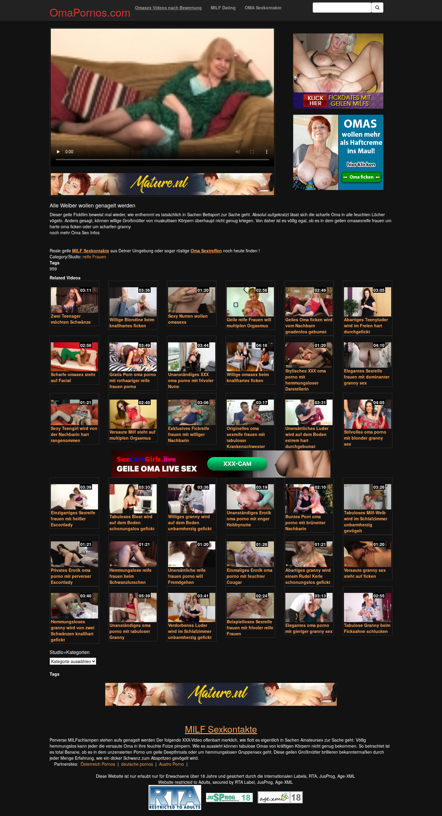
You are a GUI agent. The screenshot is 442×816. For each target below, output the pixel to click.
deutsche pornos (137, 764)
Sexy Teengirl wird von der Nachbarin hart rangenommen (74, 434)
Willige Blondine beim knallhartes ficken (131, 322)
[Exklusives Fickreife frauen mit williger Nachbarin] (191, 409)
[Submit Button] (377, 7)
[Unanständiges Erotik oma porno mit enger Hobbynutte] (250, 494)
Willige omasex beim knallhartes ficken (248, 377)
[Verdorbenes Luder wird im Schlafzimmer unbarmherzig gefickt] (191, 604)
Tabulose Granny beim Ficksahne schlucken (367, 628)
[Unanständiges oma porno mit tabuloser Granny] (133, 604)
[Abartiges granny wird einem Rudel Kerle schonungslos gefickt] (309, 551)
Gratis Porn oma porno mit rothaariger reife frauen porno (132, 380)
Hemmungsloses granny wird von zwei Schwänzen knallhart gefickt (72, 630)
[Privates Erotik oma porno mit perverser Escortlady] (74, 551)
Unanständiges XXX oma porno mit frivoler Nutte (190, 380)
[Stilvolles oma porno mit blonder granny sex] (367, 411)
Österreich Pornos (98, 764)
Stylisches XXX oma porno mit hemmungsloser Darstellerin (305, 380)
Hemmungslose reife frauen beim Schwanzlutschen (130, 576)
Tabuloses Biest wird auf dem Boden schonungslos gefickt (132, 522)
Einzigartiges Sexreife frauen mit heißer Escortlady (73, 518)
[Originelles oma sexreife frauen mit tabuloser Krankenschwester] (250, 409)
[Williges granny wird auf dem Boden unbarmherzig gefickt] (191, 496)
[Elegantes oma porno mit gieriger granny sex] (309, 604)
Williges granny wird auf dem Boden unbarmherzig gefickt (190, 522)
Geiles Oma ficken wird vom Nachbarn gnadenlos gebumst (309, 325)
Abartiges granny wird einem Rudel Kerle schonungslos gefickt (308, 576)
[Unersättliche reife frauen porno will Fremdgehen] (191, 551)
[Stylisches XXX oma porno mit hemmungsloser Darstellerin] (309, 352)
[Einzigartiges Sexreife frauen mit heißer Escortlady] (74, 494)
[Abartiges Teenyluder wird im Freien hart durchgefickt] (367, 299)
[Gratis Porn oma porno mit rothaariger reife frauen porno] (133, 354)
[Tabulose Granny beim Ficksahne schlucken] (367, 604)
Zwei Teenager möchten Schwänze (71, 319)
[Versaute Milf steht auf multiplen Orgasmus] (133, 411)
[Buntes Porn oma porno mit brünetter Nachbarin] (309, 496)
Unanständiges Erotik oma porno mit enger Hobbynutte (249, 518)
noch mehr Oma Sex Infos (75, 232)
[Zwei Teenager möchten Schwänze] (74, 297)
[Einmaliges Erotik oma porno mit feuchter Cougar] (250, 551)
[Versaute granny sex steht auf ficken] (367, 551)
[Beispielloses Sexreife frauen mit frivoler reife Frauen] (250, 602)
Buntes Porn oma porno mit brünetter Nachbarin (305, 522)
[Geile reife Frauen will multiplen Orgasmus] (250, 299)
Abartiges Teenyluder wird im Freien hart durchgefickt (366, 325)
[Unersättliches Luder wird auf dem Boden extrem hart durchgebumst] (309, 409)
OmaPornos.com (90, 12)
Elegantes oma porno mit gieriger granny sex (309, 628)
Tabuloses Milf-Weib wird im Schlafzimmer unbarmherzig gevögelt (365, 521)
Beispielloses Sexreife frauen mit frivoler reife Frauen (250, 627)
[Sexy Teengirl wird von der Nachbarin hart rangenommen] (74, 409)
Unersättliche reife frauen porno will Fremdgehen (187, 576)
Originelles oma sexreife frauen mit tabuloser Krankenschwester (246, 437)
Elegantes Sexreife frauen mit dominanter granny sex (366, 377)
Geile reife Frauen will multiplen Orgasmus (249, 322)
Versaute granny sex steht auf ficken (365, 573)
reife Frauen (94, 257)
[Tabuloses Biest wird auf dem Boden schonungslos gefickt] (133, 496)
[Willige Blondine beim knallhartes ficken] (133, 299)
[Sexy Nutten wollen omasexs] (191, 297)
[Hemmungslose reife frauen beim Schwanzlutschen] (133, 551)
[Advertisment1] (338, 71)
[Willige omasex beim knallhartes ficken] (250, 354)
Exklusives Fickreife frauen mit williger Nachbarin (188, 434)
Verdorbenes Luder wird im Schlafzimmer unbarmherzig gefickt (190, 631)
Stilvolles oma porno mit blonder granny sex (365, 438)
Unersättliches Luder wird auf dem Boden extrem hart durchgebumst (306, 437)
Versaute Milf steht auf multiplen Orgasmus (132, 435)
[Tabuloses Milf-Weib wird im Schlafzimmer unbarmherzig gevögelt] (367, 494)
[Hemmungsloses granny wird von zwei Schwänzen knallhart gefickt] (74, 602)
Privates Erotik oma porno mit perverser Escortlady (71, 576)
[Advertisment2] (338, 152)
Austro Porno (171, 764)
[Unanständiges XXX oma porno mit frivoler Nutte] (191, 354)
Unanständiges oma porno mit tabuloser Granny (130, 631)
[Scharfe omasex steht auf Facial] (74, 354)
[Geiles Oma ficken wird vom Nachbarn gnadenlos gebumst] (309, 299)
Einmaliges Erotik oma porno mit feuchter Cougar (249, 576)
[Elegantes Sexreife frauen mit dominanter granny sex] (367, 352)
